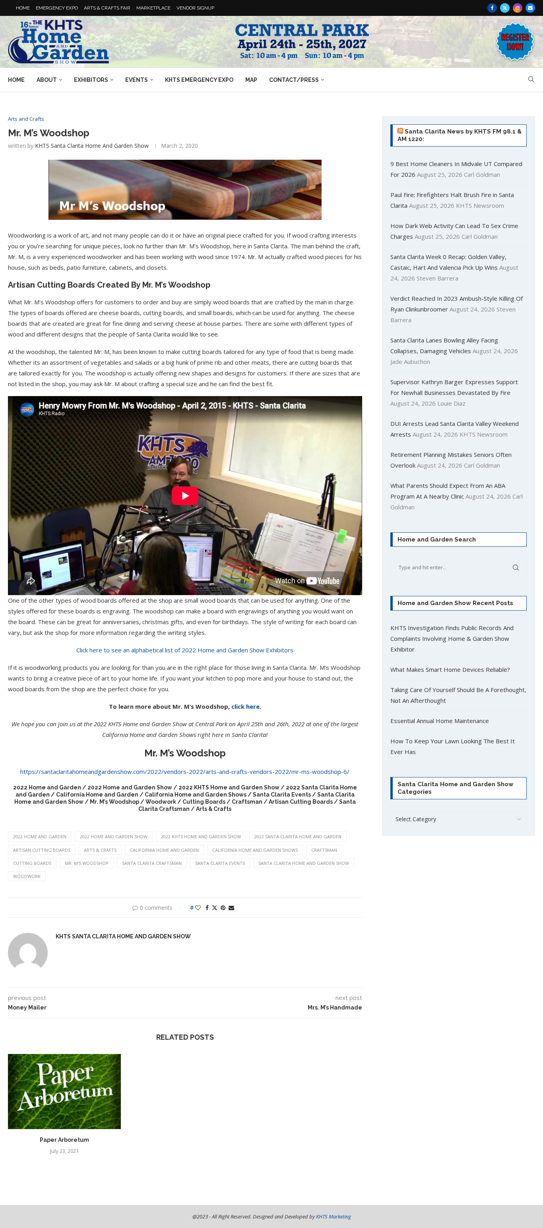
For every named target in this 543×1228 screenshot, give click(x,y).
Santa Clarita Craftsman (152, 863)
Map (251, 80)
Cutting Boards (32, 863)
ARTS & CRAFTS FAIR (107, 8)
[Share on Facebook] (207, 907)
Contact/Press (294, 80)
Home (16, 80)
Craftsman (324, 850)
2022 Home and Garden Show (113, 836)
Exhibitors (91, 80)
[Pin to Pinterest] (223, 907)
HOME (23, 8)
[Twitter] (505, 8)
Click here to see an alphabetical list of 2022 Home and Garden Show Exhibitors (184, 650)
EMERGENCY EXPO (57, 8)
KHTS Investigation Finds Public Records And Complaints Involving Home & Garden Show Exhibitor (452, 638)
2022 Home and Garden (39, 836)
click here (245, 706)
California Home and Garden (164, 850)
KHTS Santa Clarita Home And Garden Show (92, 145)
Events (136, 80)
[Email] (530, 8)
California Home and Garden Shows (255, 850)
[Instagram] (517, 8)
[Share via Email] (231, 907)
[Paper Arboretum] (64, 1091)
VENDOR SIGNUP (195, 8)
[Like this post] (198, 907)
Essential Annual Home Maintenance (439, 721)
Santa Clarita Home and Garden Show (303, 863)
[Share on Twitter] (214, 907)
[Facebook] (492, 8)
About (47, 80)
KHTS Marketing (333, 1216)
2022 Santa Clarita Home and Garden (297, 836)
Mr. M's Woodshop (87, 863)
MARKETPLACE (153, 8)
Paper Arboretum (64, 1140)
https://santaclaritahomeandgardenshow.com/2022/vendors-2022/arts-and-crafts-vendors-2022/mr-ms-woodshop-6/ (184, 771)
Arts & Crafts (100, 850)
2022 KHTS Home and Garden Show (201, 836)
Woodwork (27, 876)
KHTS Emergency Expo (199, 80)
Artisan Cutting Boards (41, 850)
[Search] (531, 80)
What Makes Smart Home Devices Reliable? (450, 669)
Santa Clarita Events (220, 863)
